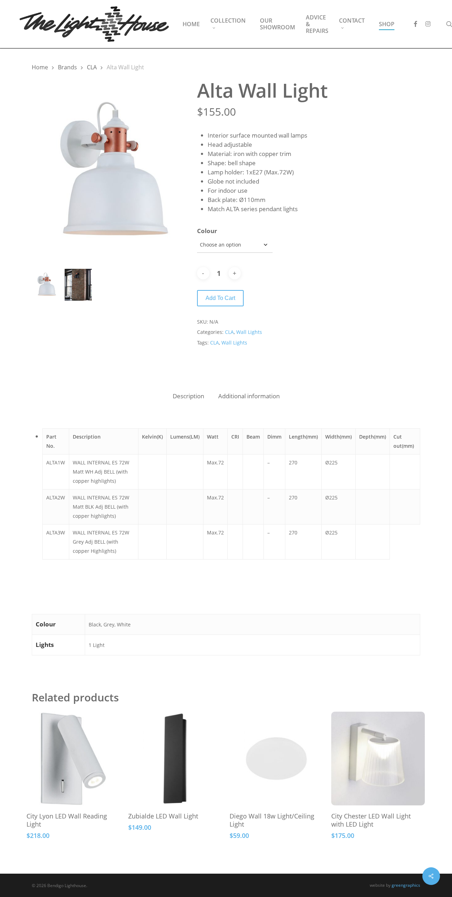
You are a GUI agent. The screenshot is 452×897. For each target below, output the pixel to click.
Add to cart (220, 298)
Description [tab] (188, 396)
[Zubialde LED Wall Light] (175, 758)
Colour (207, 231)
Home (40, 67)
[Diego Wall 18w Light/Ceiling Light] (276, 758)
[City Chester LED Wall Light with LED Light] (378, 758)
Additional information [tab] (249, 396)
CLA (92, 67)
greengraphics (406, 885)
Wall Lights (249, 332)
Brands (67, 67)
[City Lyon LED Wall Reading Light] (73, 758)
